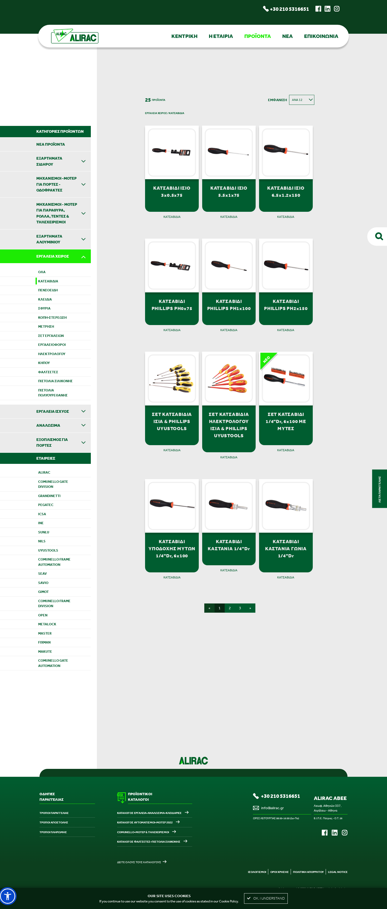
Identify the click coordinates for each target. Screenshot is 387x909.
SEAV (42, 573)
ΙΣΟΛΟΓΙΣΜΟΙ (257, 872)
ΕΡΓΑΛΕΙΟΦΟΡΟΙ (52, 344)
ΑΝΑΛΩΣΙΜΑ (48, 425)
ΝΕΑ (287, 36)
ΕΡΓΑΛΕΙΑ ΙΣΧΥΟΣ (52, 411)
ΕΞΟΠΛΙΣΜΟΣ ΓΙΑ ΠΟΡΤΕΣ (52, 442)
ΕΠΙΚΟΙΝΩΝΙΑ (321, 36)
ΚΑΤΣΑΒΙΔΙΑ (48, 281)
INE (41, 523)
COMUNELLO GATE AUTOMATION (53, 663)
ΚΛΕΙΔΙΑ (45, 299)
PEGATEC (45, 505)
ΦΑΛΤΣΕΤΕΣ (48, 372)
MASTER (45, 633)
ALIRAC (44, 472)
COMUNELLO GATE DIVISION (53, 484)
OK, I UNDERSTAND (269, 898)
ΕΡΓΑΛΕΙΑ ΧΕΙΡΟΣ (52, 256)
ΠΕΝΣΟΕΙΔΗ (48, 290)
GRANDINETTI (49, 496)
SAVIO (43, 583)
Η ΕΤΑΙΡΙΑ (221, 36)
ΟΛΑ (42, 272)
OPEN (42, 615)
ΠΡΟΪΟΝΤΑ (257, 36)
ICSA (42, 514)
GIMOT (43, 591)
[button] (7, 896)
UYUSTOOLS (48, 550)
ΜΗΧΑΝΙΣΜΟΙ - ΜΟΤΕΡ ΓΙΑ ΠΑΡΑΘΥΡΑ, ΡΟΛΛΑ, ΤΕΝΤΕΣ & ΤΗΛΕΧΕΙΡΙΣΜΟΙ (56, 213)
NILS (42, 541)
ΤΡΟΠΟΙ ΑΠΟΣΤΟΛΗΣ (53, 822)
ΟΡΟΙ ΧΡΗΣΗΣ (279, 872)
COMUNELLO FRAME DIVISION (54, 603)
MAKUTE (45, 651)
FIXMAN (44, 642)
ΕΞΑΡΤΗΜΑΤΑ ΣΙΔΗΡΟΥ (49, 161)
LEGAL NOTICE (338, 872)
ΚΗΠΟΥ (44, 363)
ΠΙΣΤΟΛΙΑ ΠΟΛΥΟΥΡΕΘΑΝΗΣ (53, 393)
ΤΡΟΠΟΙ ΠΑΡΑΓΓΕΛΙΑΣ (54, 813)
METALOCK (47, 624)
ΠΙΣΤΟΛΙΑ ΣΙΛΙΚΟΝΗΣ (55, 381)
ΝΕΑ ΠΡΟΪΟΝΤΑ (50, 144)
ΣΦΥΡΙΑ (44, 308)
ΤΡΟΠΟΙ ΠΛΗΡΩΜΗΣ (53, 832)
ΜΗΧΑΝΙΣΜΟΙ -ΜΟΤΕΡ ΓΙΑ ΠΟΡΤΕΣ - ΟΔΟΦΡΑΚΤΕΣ (56, 184)
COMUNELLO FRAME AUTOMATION (54, 562)
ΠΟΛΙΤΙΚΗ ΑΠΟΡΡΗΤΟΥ (308, 872)
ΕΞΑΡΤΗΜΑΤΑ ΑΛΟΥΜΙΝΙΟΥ (49, 239)
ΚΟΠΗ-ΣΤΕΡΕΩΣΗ (52, 317)
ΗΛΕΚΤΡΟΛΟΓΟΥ (51, 354)
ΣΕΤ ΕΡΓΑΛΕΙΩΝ (51, 335)
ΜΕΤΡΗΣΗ (46, 326)
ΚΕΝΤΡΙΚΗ (184, 36)
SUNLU (43, 532)
